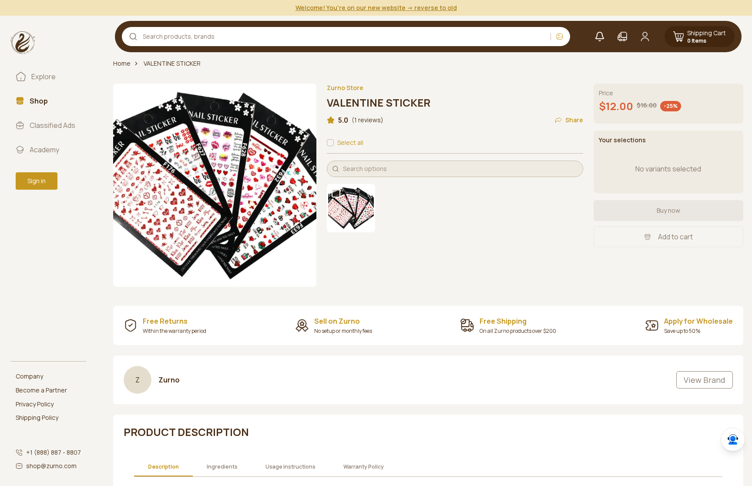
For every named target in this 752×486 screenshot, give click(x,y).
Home (122, 63)
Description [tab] (163, 466)
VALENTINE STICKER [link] (172, 63)
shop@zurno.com (51, 466)
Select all (350, 142)
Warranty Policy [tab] (363, 466)
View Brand (704, 380)
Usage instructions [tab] (290, 466)
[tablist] (266, 467)
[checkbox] (330, 142)
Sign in (36, 181)
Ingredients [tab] (222, 466)
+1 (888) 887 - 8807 (53, 452)
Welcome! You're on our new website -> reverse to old (376, 7)
